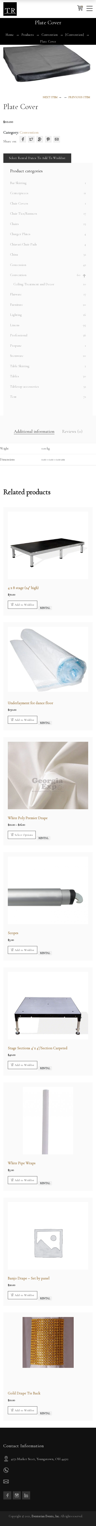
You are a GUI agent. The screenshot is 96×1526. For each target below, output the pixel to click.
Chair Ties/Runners (23, 213)
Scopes (13, 932)
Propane (16, 346)
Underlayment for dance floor (30, 703)
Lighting (16, 315)
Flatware (16, 294)
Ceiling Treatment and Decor (33, 284)
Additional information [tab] (34, 431)
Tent (13, 397)
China (14, 254)
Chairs (14, 224)
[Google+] (39, 139)
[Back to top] (83, 1513)
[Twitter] (31, 139)
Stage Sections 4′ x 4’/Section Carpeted (37, 1048)
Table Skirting (19, 366)
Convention (50, 35)
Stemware (16, 356)
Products (27, 35)
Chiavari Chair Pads (23, 244)
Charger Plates (20, 234)
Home (10, 35)
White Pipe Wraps (21, 1163)
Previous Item (79, 97)
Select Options (24, 834)
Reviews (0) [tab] (72, 431)
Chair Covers (19, 203)
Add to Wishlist (24, 604)
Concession (18, 265)
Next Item (50, 97)
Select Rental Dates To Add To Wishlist (37, 158)
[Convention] (74, 35)
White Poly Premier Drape (28, 818)
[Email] (56, 139)
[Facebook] (22, 139)
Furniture (16, 305)
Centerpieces (19, 193)
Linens (14, 325)
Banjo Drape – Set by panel (29, 1278)
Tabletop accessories (24, 386)
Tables (14, 376)
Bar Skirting (18, 183)
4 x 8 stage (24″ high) (23, 587)
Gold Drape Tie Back (24, 1393)
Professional (18, 335)
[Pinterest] (48, 139)
